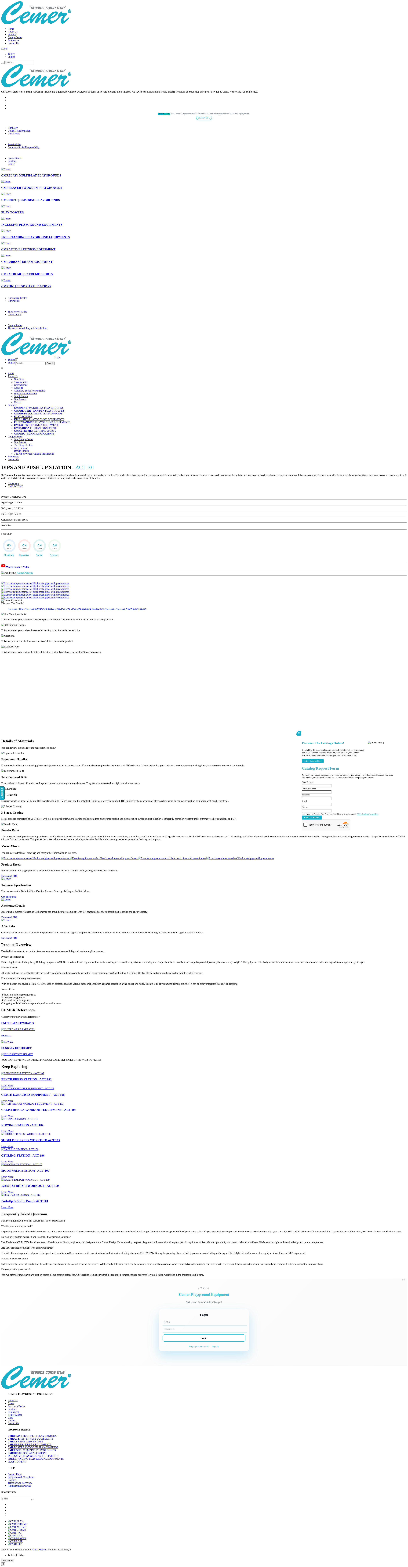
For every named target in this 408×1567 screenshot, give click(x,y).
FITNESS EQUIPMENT (36, 425)
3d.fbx (143, 608)
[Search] (2, 63)
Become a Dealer (16, 1406)
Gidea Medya (39, 1549)
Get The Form (8, 896)
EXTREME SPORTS (35, 430)
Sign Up (215, 1346)
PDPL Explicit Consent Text (367, 814)
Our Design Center (17, 298)
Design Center (15, 37)
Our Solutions (21, 396)
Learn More (7, 1085)
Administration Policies (19, 1485)
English (11, 56)
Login (4, 48)
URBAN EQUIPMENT (35, 428)
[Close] (403, 1279)
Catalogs (12, 161)
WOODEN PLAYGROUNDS (39, 410)
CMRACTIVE (15, 486)
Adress (304, 807)
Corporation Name (309, 788)
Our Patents (13, 300)
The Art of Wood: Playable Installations (27, 328)
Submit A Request (312, 817)
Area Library (14, 314)
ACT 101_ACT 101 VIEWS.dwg (122, 608)
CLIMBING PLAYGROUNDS (38, 413)
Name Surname (308, 782)
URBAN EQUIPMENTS (29, 1444)
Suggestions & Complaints (21, 1477)
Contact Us (13, 43)
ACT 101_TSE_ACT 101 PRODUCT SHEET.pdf (34, 608)
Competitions (14, 158)
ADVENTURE (25, 1441)
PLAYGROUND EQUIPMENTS (39, 419)
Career (11, 163)
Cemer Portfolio (25, 572)
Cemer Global (15, 1414)
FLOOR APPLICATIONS (34, 433)
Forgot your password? (199, 1346)
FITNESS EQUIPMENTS (30, 1438)
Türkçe (11, 54)
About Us (13, 31)
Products (12, 34)
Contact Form (15, 1474)
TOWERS (23, 416)
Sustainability (14, 144)
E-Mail (304, 801)
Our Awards (14, 133)
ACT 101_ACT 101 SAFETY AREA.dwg (82, 608)
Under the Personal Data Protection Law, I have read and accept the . (342, 814)
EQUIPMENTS (33, 1456)
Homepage (13, 483)
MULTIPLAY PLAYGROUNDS (39, 407)
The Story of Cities (17, 311)
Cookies (12, 1480)
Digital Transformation (19, 130)
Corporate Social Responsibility (24, 147)
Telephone (306, 795)
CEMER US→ (204, 118)
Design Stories (15, 325)
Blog (10, 1417)
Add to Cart (8, 1561)
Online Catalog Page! (313, 761)
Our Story (13, 127)
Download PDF (9, 876)
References (13, 40)
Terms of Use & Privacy (20, 1482)
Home (11, 28)
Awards (11, 1420)
